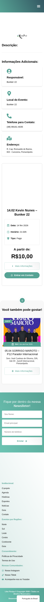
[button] (39, 6)
